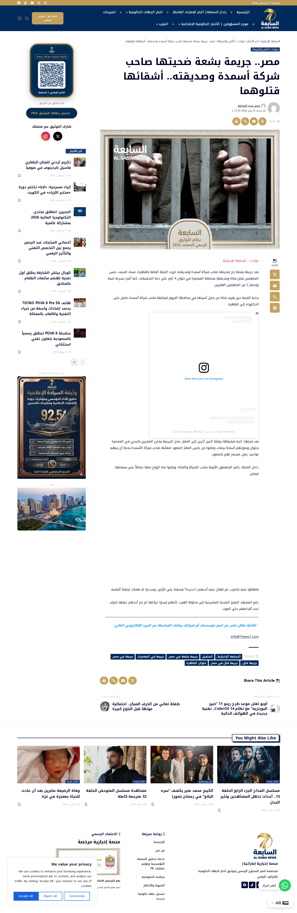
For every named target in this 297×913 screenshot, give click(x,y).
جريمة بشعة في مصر (183, 656)
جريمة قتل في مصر (224, 663)
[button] (27, 18)
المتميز (208, 656)
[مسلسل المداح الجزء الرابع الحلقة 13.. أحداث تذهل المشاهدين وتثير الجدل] (248, 764)
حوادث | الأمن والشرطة (265, 49)
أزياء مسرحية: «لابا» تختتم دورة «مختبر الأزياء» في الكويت (45, 189)
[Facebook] (18, 2)
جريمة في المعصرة (151, 656)
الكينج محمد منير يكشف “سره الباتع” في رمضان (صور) (187, 793)
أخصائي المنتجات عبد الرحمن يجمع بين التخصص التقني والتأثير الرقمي (47, 247)
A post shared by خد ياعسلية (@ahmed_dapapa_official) (203, 431)
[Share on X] (262, 121)
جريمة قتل (250, 663)
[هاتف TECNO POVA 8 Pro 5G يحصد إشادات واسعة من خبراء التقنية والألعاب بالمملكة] (80, 302)
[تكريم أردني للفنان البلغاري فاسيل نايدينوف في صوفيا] (80, 162)
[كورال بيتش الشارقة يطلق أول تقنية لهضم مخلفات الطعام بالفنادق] (80, 272)
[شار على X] (57, 136)
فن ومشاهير (205, 782)
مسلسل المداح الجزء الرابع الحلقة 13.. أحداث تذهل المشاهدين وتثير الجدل (250, 796)
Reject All (50, 896)
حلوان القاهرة (196, 663)
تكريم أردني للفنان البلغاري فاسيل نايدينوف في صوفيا (48, 164)
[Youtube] (32, 2)
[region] (52, 881)
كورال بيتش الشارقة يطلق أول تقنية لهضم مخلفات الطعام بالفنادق (45, 278)
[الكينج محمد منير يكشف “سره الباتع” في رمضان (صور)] (182, 764)
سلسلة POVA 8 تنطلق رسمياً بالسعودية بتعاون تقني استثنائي (46, 338)
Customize (76, 896)
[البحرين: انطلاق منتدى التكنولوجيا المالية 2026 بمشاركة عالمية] (80, 211)
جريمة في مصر (123, 656)
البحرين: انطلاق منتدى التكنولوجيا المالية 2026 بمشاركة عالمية (51, 217)
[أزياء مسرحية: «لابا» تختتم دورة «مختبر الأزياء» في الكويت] (80, 186)
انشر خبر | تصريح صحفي (47, 18)
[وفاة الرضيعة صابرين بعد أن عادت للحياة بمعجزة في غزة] (48, 764)
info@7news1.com (245, 637)
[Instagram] (45, 2)
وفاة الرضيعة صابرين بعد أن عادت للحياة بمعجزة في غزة (50, 793)
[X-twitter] (38, 2)
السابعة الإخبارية (229, 656)
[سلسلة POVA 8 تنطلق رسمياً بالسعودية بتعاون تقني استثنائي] (80, 333)
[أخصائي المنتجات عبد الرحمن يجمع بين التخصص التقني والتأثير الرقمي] (80, 242)
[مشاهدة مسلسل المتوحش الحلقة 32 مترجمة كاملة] (115, 764)
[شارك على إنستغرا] (45, 136)
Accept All (26, 896)
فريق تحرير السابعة (249, 105)
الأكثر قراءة (272, 782)
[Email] (254, 121)
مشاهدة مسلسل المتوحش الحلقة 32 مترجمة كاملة (116, 793)
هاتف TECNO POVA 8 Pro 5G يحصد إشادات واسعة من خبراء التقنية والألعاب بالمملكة (46, 308)
